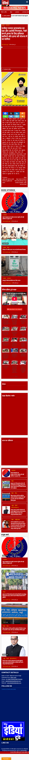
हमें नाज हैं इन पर (15, 506)
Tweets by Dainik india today (9, 687)
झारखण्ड (17, 12)
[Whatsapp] (5, 115)
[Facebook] (5, 112)
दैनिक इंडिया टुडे (12, 44)
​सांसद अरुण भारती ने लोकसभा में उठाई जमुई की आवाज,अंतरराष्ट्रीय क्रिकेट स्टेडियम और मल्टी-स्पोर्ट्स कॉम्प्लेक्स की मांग (18, 510)
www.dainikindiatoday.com (14, 681)
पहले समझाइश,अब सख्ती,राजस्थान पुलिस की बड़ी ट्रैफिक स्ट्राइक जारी (17, 472)
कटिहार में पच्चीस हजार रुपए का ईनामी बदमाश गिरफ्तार (14, 248)
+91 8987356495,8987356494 (14, 677)
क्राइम (3, 25)
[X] (11, 112)
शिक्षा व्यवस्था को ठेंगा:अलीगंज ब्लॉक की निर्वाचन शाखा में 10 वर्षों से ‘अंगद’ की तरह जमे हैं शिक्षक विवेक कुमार (18, 496)
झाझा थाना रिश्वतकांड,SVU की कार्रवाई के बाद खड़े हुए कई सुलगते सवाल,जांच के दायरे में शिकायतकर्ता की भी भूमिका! (18, 484)
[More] (22, 115)
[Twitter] (11, 115)
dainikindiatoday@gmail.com (13, 679)
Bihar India (13, 676)
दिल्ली (16, 503)
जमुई (13, 503)
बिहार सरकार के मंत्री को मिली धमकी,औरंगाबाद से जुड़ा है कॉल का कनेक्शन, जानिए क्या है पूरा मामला (21, 179)
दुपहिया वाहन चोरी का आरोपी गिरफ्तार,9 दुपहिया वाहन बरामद (8, 178)
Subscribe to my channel (15, 307)
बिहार (11, 12)
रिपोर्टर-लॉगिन (4, 12)
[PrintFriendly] (16, 115)
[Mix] (22, 112)
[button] (16, 311)
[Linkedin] (16, 112)
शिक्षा (16, 491)
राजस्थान (7, 25)
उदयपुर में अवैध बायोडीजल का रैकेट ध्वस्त (11, 279)
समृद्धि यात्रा (17, 518)
